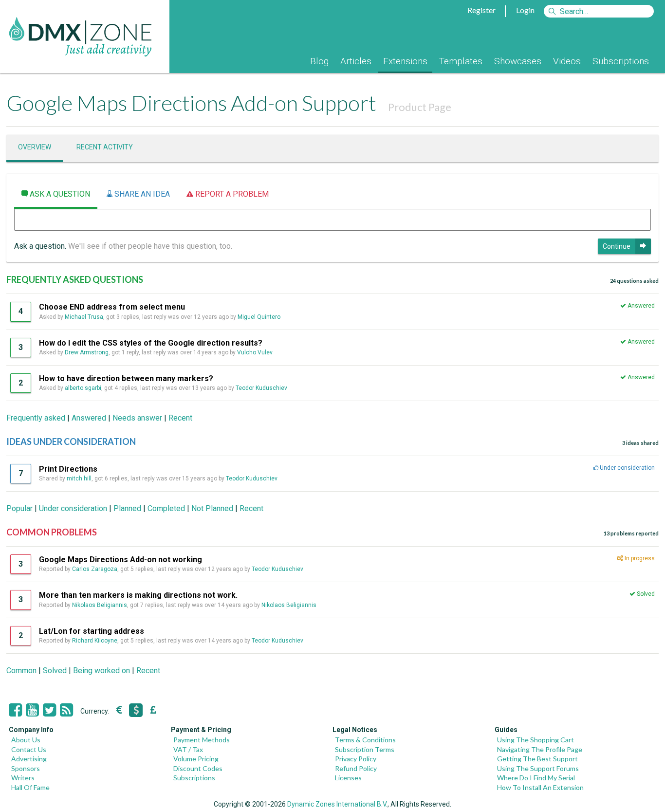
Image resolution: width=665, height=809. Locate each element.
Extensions (405, 61)
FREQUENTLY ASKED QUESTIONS (74, 279)
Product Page (419, 106)
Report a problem (231, 194)
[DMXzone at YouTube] (32, 710)
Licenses (348, 777)
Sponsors (25, 768)
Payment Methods (201, 739)
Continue (616, 246)
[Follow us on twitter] (49, 710)
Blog (319, 61)
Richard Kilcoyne (94, 640)
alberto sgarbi (83, 388)
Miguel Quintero (259, 316)
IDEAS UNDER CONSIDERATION (71, 441)
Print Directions (68, 469)
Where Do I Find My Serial (536, 777)
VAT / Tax (188, 749)
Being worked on (101, 670)
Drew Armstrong (87, 352)
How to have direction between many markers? (126, 378)
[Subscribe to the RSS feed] (66, 710)
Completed (166, 508)
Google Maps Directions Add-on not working (120, 559)
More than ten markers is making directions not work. (138, 595)
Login (525, 10)
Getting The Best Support (537, 758)
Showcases (517, 61)
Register (481, 10)
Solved (55, 670)
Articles (355, 61)
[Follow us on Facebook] (15, 710)
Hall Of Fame (30, 787)
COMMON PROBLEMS (51, 532)
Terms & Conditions (365, 739)
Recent (180, 418)
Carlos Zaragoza (94, 569)
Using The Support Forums (538, 768)
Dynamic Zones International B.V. (337, 804)
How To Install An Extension (540, 787)
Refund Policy (356, 768)
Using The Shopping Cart (535, 739)
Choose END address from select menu (112, 307)
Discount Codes (197, 768)
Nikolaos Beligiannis (99, 605)
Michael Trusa (84, 316)
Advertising (29, 758)
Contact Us (28, 749)
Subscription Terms (364, 749)
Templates (460, 61)
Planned (127, 508)
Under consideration (73, 508)
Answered (89, 418)
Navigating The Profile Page (539, 749)
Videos (567, 61)
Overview (34, 147)
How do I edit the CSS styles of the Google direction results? (150, 343)
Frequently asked (35, 418)
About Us (25, 739)
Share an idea (141, 194)
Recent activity (104, 147)
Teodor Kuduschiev (261, 388)
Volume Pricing (196, 758)
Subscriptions (620, 61)
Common (21, 670)
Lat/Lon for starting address (91, 631)
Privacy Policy (355, 758)
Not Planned (212, 508)
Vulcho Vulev (255, 352)
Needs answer (137, 418)
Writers (23, 777)
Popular (19, 508)
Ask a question (59, 194)
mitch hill (79, 478)
